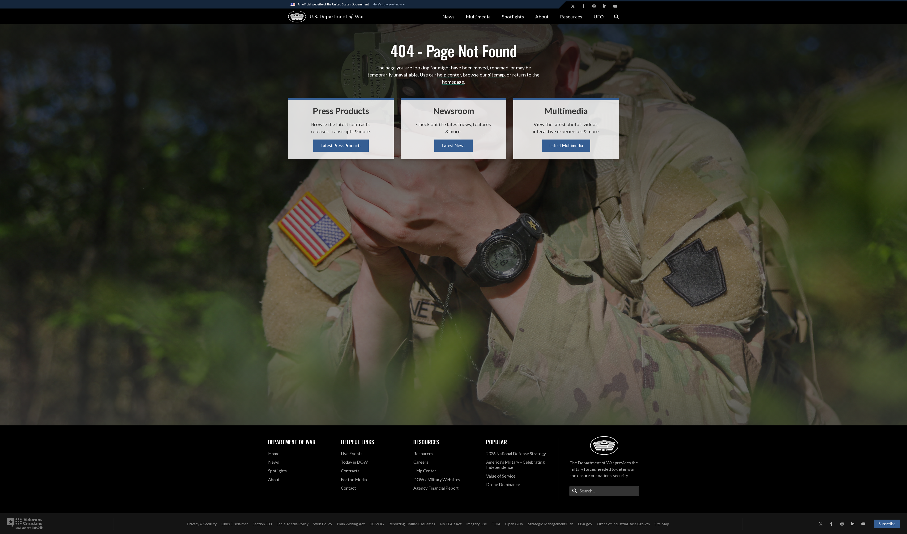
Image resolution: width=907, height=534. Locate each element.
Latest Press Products (341, 145)
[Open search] (616, 16)
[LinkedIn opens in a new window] (604, 6)
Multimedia (478, 16)
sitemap (496, 74)
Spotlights (513, 16)
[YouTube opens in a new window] (615, 6)
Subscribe (886, 523)
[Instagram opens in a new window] (594, 6)
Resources (571, 16)
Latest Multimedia (566, 145)
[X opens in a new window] (572, 6)
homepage (453, 82)
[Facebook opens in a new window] (583, 6)
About (542, 16)
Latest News (453, 145)
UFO (599, 16)
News (448, 16)
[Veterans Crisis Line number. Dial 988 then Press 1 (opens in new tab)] (25, 524)
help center (449, 74)
